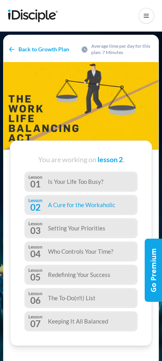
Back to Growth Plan (43, 49)
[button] (146, 16)
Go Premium (153, 270)
